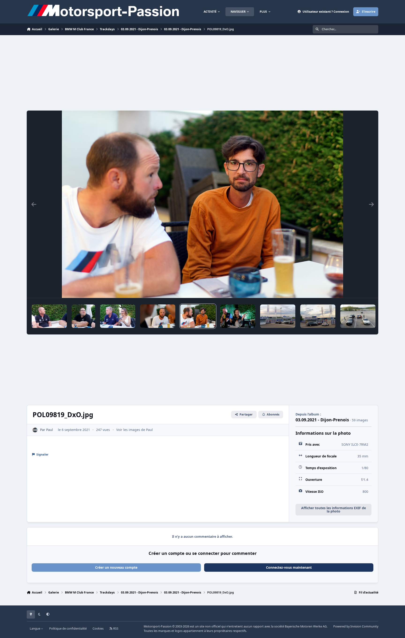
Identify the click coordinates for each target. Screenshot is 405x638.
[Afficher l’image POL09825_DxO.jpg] (237, 316)
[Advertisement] (202, 73)
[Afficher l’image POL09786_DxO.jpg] (49, 316)
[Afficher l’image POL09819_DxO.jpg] (197, 316)
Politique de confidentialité (68, 629)
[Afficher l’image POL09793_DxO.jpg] (117, 316)
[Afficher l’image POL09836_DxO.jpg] (317, 316)
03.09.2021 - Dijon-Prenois (322, 420)
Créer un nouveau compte (116, 567)
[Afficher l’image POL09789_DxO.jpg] (83, 316)
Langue (35, 629)
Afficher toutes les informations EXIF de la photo (333, 509)
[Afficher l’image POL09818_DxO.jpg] (157, 316)
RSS (115, 629)
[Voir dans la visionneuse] (202, 204)
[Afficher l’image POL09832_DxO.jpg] (277, 316)
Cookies (98, 629)
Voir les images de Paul (134, 429)
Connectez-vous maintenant (289, 567)
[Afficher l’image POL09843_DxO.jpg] (357, 316)
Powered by (355, 626)
